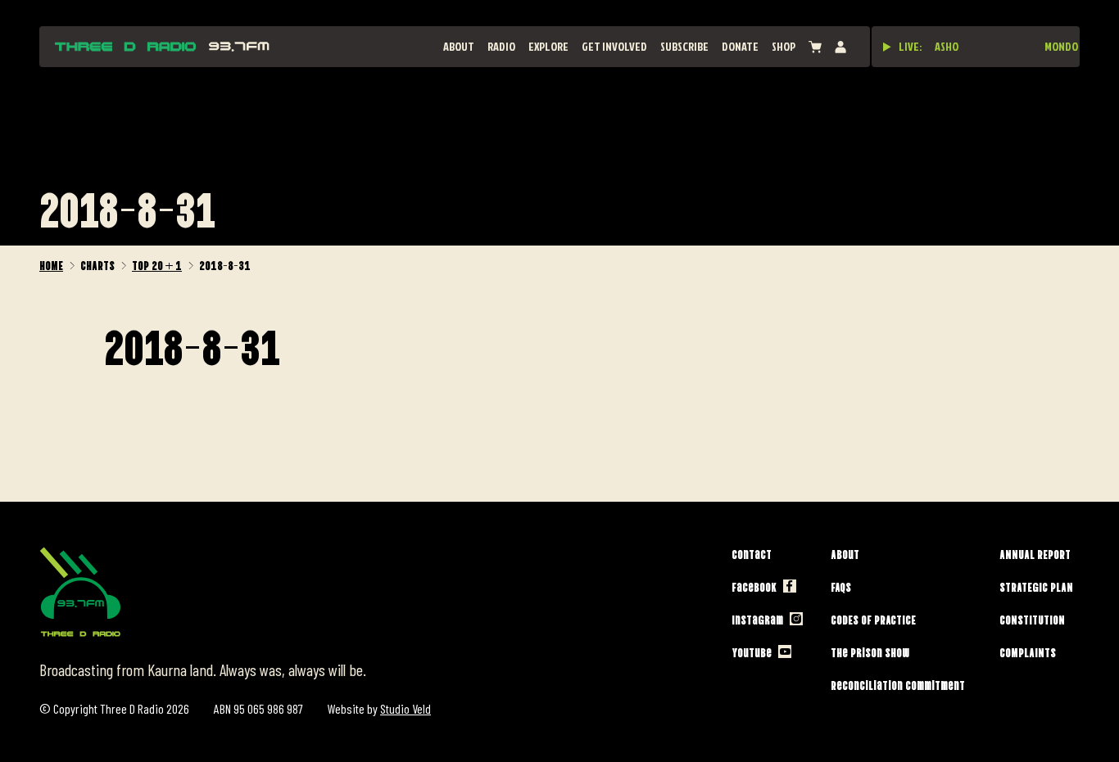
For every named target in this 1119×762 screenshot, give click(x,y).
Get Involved (614, 46)
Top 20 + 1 (157, 264)
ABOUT (458, 46)
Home (51, 264)
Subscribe (684, 46)
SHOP (783, 46)
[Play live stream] (887, 47)
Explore (548, 46)
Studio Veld (405, 708)
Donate (740, 46)
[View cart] (815, 47)
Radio (501, 46)
